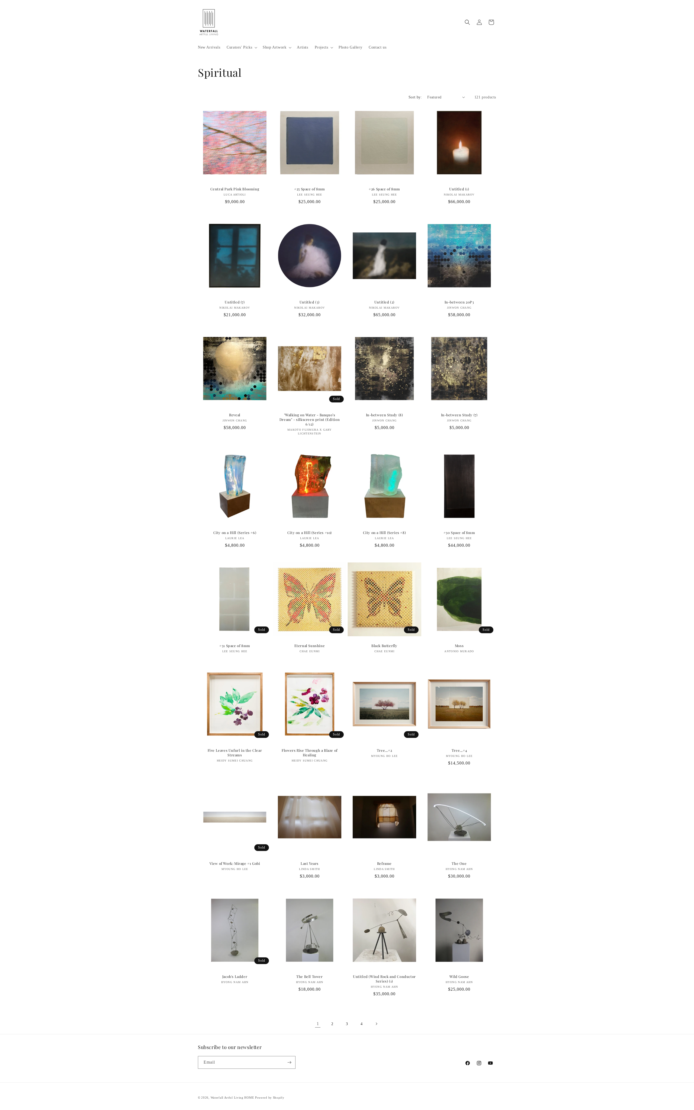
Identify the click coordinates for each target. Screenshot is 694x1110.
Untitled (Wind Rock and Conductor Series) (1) (384, 978)
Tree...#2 (384, 750)
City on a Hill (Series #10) (309, 532)
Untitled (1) (459, 189)
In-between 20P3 (459, 302)
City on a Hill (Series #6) (234, 532)
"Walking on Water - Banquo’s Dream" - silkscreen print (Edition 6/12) (309, 419)
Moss (459, 646)
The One (459, 863)
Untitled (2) (384, 302)
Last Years (310, 863)
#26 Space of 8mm (384, 189)
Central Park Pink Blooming (234, 189)
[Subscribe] (289, 1062)
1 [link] (318, 1023)
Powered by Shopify (269, 1097)
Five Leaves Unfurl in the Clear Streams (235, 752)
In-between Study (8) (384, 415)
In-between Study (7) (459, 415)
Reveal (234, 415)
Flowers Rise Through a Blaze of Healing (310, 752)
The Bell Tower (309, 976)
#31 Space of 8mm (234, 646)
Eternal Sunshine (309, 646)
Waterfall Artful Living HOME (232, 1097)
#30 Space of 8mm (459, 532)
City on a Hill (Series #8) (384, 532)
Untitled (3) (310, 302)
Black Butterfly (384, 646)
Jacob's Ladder (234, 976)
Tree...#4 (459, 750)
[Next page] (376, 1024)
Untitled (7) (235, 302)
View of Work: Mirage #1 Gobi (235, 863)
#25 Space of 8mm (309, 189)
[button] (241, 47)
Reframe (384, 863)
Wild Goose (459, 976)
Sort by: (415, 97)
